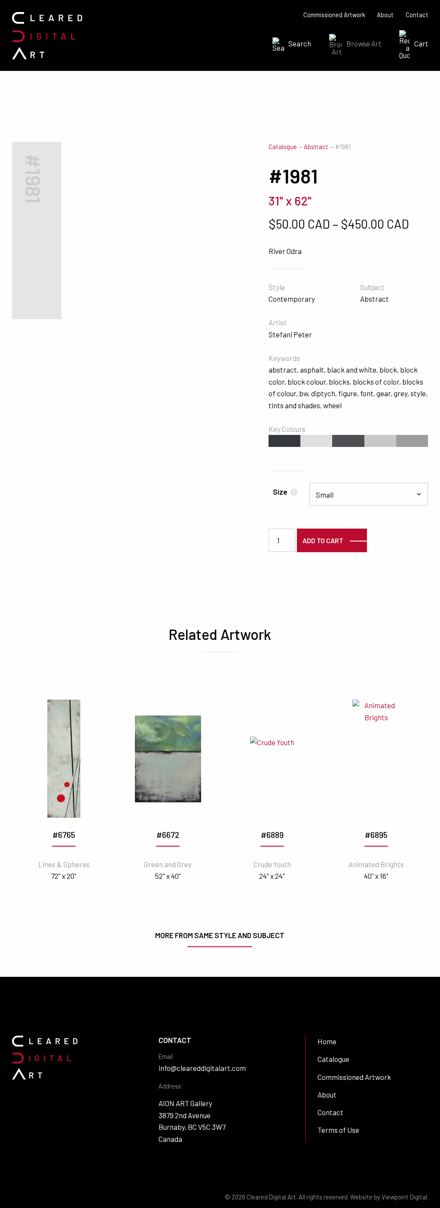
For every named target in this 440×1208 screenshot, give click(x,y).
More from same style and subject (219, 935)
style (418, 393)
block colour (306, 381)
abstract (283, 369)
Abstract (316, 146)
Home (327, 1041)
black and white (351, 369)
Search (299, 43)
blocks (339, 381)
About (385, 14)
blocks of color (376, 381)
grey (400, 393)
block (388, 369)
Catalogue (283, 146)
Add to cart (322, 540)
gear (383, 393)
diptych (323, 393)
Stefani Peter (290, 334)
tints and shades (294, 405)
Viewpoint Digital (404, 1197)
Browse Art (364, 43)
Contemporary (292, 298)
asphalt (312, 369)
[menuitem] (289, 44)
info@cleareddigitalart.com (202, 1068)
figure (347, 393)
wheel (332, 405)
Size (284, 491)
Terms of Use (338, 1129)
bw (303, 393)
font (366, 393)
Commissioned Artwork (334, 14)
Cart (421, 43)
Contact (417, 14)
